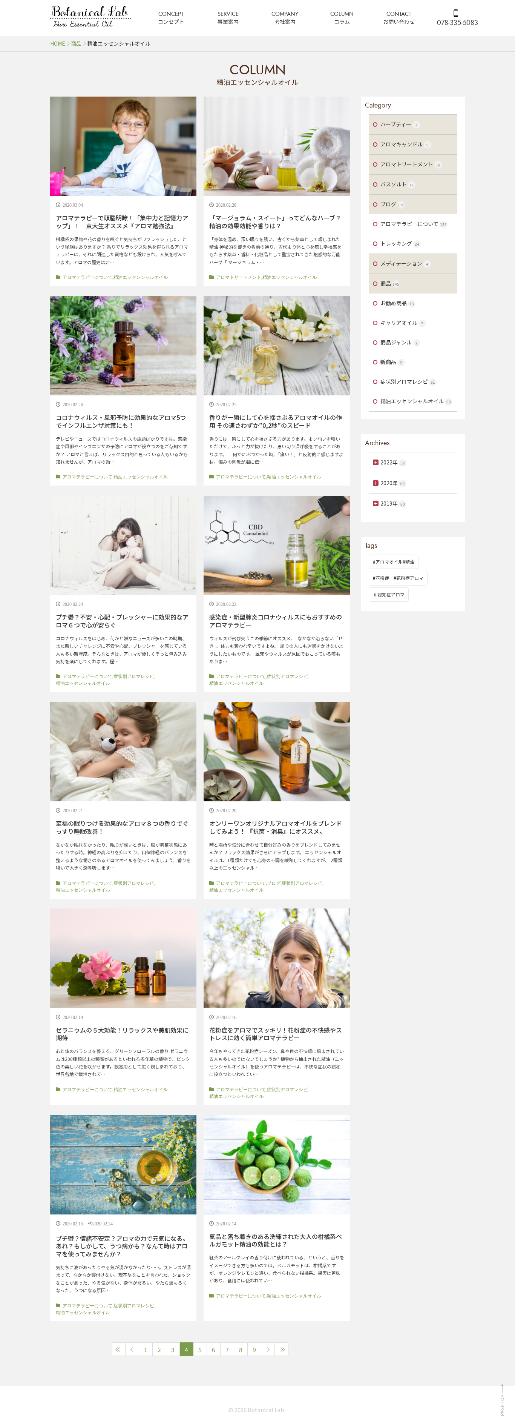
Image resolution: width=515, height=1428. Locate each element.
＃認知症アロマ (389, 594)
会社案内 (285, 21)
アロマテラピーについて (87, 277)
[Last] (281, 1349)
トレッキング (399, 243)
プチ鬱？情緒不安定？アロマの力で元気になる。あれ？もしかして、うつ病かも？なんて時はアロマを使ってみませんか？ (122, 1246)
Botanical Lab (266, 1410)
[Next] (268, 1349)
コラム (342, 21)
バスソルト (397, 184)
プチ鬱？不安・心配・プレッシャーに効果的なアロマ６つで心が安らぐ (122, 620)
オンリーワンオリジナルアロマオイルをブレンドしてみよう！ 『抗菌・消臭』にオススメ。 (275, 827)
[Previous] (132, 1349)
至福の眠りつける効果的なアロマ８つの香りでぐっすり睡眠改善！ (122, 827)
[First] (119, 1349)
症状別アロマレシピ (133, 676)
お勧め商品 (397, 303)
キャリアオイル (401, 322)
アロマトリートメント (238, 277)
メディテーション (404, 263)
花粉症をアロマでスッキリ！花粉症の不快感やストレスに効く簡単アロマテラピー (275, 1033)
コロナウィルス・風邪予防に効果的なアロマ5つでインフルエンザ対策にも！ (121, 421)
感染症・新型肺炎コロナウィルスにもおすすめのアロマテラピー (275, 620)
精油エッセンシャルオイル (140, 277)
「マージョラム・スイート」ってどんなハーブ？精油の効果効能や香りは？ (275, 221)
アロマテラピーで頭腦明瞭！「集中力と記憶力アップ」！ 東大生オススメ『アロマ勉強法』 (122, 221)
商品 (389, 283)
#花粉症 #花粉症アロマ (398, 578)
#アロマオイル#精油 (393, 561)
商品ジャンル (399, 342)
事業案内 (228, 21)
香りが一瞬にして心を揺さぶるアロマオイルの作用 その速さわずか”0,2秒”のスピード (275, 421)
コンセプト (171, 21)
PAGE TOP (502, 1404)
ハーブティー (398, 124)
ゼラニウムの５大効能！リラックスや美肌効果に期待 (122, 1033)
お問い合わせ (399, 21)
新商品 (391, 362)
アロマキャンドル (404, 144)
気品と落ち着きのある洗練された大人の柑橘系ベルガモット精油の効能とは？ (275, 1240)
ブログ (273, 883)
